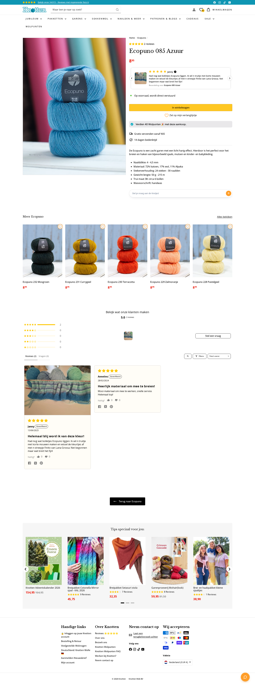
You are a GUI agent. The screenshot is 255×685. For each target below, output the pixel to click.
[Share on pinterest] (41, 463)
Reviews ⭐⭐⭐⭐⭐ (106, 633)
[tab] (122, 602)
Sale (208, 18)
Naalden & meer (130, 18)
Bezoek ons (101, 642)
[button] (136, 44)
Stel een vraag (213, 335)
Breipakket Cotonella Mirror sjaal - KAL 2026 (83, 589)
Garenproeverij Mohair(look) (167, 587)
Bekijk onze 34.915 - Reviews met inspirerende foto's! (63, 2)
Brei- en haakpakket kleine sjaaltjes (208, 589)
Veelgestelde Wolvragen (73, 645)
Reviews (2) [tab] (30, 356)
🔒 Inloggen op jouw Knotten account (76, 635)
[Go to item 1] (128, 336)
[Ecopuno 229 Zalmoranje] (170, 258)
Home (132, 37)
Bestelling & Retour (71, 641)
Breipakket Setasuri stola (123, 587)
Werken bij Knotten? (105, 655)
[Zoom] (74, 106)
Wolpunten (34, 26)
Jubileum (33, 18)
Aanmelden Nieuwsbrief (73, 657)
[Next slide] (229, 569)
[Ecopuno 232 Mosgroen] (42, 258)
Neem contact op (104, 660)
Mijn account (68, 662)
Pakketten (56, 18)
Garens (78, 18)
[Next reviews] (230, 78)
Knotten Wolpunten (105, 646)
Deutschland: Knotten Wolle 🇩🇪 (75, 652)
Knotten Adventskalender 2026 (43, 587)
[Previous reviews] (132, 78)
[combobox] (86, 9)
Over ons (99, 637)
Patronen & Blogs (164, 18)
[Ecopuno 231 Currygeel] (85, 258)
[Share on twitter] (35, 463)
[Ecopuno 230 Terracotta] (127, 258)
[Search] (117, 9)
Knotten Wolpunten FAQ (108, 651)
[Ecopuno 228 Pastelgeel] (212, 258)
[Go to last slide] (26, 569)
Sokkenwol (100, 18)
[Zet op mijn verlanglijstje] (60, 226)
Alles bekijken (224, 216)
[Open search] (188, 356)
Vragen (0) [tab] (44, 356)
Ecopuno (141, 37)
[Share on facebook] (29, 463)
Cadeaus (193, 18)
